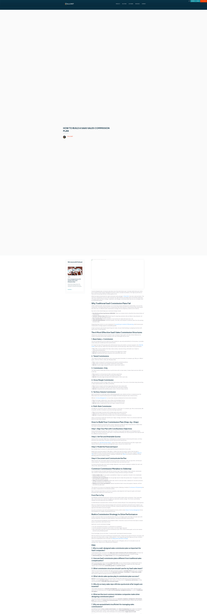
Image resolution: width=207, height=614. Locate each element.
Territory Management (101, 398)
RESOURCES (137, 3)
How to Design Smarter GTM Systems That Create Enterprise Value (74, 280)
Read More (70, 289)
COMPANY (144, 3)
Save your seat (96, 7)
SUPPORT (192, 1)
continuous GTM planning (136, 487)
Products (118, 3)
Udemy (124, 454)
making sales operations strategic (120, 538)
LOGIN (198, 1)
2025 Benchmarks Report (105, 442)
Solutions (124, 3)
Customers (131, 3)
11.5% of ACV (126, 296)
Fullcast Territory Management (132, 510)
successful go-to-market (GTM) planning (124, 324)
